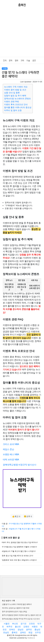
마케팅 (4, 68)
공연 (34, 60)
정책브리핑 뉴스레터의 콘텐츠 (17, 98)
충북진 (14, 632)
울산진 (18, 626)
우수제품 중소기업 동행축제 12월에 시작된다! (19, 547)
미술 (28, 60)
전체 (4, 60)
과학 (22, 60)
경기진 (23, 623)
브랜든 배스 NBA (11, 454)
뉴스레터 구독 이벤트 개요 (16, 87)
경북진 (23, 632)
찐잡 (30, 632)
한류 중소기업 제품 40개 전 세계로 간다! (17, 556)
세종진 (35, 626)
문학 (10, 60)
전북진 (12, 629)
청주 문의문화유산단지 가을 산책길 (14, 611)
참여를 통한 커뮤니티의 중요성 (17, 107)
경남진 (20, 629)
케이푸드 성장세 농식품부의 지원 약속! (15, 608)
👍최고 (16, 516)
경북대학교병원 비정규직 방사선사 (19, 464)
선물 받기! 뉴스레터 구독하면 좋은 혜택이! (17, 604)
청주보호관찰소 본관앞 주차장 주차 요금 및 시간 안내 (20, 619)
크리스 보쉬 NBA (11, 444)
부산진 (15, 623)
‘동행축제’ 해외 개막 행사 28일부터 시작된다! (19, 560)
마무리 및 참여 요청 (13, 110)
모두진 (38, 632)
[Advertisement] (22, 34)
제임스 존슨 (8, 449)
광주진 (29, 629)
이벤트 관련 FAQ (11, 101)
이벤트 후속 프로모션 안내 (16, 104)
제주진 (9, 626)
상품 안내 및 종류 (12, 92)
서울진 (7, 623)
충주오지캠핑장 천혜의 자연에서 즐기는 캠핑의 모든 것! (21, 615)
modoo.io (31, 638)
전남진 (6, 632)
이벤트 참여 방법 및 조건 (15, 89)
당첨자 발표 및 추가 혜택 (15, 95)
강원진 (26, 626)
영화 (16, 60)
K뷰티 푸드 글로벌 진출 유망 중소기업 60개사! (20, 542)
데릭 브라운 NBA (11, 459)
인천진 (32, 623)
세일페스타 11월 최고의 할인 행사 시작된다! (19, 551)
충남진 (37, 629)
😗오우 (28, 516)
